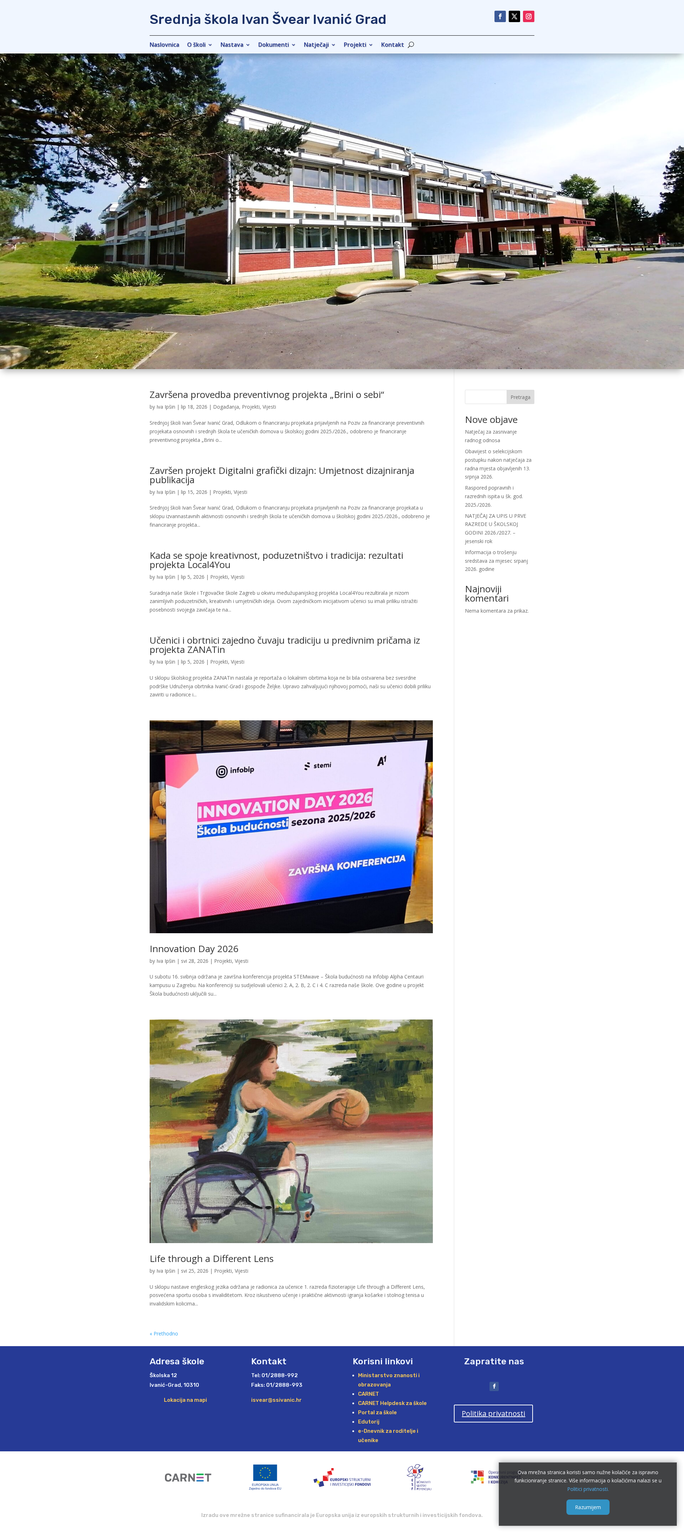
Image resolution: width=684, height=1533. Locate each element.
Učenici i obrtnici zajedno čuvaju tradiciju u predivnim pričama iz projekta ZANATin (285, 645)
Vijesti (269, 406)
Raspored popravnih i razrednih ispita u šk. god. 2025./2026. (494, 496)
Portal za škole (377, 1412)
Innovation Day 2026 (194, 948)
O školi (196, 45)
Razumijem (588, 1506)
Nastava (232, 45)
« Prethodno (164, 1333)
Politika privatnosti (493, 1413)
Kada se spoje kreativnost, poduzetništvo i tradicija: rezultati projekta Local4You (276, 560)
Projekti (355, 45)
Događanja (226, 406)
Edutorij (368, 1422)
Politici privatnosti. (588, 1489)
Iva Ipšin (165, 406)
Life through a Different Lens (212, 1258)
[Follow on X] (514, 16)
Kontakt (392, 45)
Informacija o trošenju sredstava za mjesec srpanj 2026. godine (496, 561)
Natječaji (316, 45)
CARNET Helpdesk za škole (392, 1403)
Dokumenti (273, 45)
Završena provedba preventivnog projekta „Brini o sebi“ (267, 394)
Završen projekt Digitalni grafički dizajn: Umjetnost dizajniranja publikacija (282, 475)
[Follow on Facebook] (500, 16)
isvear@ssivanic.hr (276, 1400)
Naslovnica (164, 45)
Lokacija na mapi (185, 1400)
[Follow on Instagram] (528, 16)
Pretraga (520, 397)
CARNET (368, 1394)
